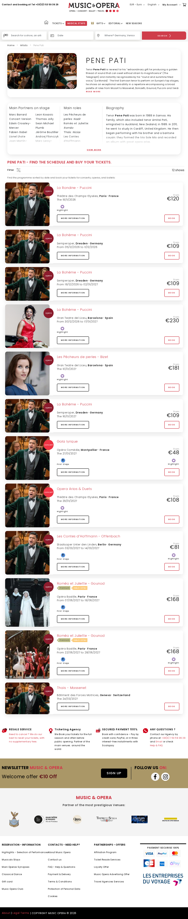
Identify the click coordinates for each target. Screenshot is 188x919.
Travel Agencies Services (109, 881)
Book (171, 218)
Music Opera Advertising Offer (112, 874)
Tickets (57, 23)
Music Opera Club (12, 888)
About (6, 913)
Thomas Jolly (45, 119)
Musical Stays (76, 23)
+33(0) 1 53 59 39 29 (173, 737)
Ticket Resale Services (107, 859)
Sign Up (114, 773)
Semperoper (65, 243)
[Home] (46, 22)
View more (94, 149)
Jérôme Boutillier (47, 132)
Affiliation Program (105, 852)
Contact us (55, 859)
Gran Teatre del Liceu (72, 318)
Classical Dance (12, 874)
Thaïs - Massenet (71, 687)
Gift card (7, 881)
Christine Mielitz (20, 150)
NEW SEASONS (134, 23)
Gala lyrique (67, 441)
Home (10, 45)
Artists (24, 45)
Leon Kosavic (44, 114)
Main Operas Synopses (15, 866)
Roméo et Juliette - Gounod (81, 583)
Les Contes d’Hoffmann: (72, 141)
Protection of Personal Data (64, 888)
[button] (138, 5)
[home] (94, 7)
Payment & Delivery (59, 874)
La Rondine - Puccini (74, 187)
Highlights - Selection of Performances (25, 852)
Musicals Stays (11, 859)
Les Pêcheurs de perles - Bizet (82, 357)
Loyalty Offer (101, 866)
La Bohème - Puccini (74, 235)
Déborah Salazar (47, 150)
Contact (7, 4)
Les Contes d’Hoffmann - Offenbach (88, 536)
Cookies (53, 896)
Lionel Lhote (17, 136)
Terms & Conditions (60, 881)
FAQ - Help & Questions (61, 866)
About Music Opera (59, 852)
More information (73, 218)
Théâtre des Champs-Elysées (77, 196)
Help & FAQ (156, 745)
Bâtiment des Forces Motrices (78, 695)
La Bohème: (77, 150)
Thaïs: (72, 132)
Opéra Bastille (67, 597)
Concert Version (20, 119)
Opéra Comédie (68, 450)
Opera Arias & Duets (74, 488)
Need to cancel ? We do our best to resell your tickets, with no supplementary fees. (27, 738)
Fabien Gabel (18, 132)
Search (162, 35)
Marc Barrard (18, 114)
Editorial (114, 23)
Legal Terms (20, 913)
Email (159, 741)
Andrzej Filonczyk (47, 136)
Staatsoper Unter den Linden (77, 544)
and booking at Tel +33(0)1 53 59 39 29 (35, 4)
